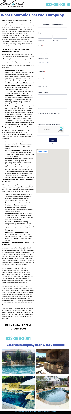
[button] (35, 10)
